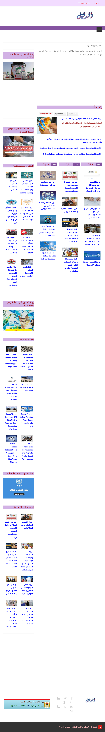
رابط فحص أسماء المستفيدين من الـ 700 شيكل (81, 118)
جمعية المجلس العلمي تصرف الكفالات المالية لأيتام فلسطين (27, 616)
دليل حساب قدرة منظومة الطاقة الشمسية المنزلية (48, 255)
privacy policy (84, 3)
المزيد (98, 164)
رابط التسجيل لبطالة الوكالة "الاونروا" (91, 263)
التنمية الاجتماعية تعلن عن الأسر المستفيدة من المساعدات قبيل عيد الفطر (70, 148)
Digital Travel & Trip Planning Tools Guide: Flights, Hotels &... (26, 420)
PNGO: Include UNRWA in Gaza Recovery (26, 387)
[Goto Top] (100, 727)
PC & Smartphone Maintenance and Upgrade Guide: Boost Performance (27, 451)
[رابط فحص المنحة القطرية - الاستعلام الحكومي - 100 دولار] (18, 146)
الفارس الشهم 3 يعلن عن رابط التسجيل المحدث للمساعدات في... (71, 186)
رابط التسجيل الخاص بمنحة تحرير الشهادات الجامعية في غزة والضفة (26, 213)
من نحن (96, 3)
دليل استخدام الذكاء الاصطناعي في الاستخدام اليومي (47, 205)
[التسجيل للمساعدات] (18, 71)
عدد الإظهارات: (96, 45)
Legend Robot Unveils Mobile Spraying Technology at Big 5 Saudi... (11, 360)
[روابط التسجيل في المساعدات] (27, 704)
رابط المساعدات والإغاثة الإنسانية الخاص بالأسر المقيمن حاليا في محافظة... (70, 265)
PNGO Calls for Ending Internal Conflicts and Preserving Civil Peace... (26, 362)
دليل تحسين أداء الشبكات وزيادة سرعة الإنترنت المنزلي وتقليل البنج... (47, 230)
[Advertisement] (69, 82)
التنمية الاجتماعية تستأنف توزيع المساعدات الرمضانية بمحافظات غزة (72, 154)
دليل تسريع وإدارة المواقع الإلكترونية (48, 183)
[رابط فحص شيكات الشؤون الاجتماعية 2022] (18, 320)
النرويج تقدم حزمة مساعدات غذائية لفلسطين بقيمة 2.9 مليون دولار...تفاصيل (11, 617)
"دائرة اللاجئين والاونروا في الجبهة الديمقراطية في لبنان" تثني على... (11, 215)
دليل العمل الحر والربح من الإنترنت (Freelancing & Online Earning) (26, 186)
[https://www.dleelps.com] (90, 700)
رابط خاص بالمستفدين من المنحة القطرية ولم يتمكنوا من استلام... (91, 239)
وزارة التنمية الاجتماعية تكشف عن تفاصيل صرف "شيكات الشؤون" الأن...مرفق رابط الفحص (74, 140)
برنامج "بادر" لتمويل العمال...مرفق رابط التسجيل (11, 589)
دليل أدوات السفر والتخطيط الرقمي (12, 185)
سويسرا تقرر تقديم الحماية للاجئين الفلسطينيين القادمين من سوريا (27, 245)
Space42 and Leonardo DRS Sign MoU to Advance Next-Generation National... (11, 421)
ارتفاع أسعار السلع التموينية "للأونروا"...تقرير (26, 271)
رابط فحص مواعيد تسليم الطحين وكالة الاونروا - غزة (27, 589)
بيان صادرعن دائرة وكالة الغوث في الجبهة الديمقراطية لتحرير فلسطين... (11, 276)
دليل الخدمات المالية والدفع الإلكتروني (69, 210)
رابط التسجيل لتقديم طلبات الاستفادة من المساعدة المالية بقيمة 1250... (71, 235)
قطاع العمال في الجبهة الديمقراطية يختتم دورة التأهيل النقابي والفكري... (10, 245)
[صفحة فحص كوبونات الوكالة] (18, 488)
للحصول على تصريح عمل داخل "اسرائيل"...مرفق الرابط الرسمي (92, 213)
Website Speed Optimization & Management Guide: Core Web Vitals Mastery (11, 453)
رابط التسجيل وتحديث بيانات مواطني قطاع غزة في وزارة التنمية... (93, 186)
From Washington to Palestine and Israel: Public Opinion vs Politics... (11, 392)
